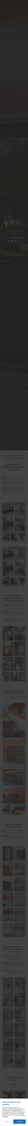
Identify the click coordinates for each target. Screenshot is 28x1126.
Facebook (5, 1116)
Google (23, 1115)
